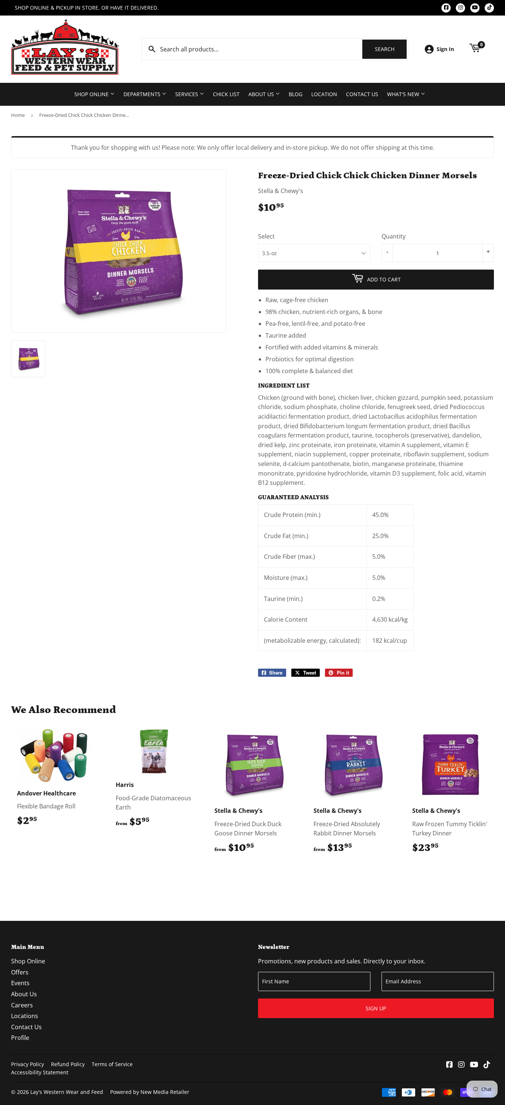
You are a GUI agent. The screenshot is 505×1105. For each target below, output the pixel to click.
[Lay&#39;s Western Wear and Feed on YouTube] (474, 1065)
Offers (19, 972)
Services (187, 94)
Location (324, 94)
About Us (261, 94)
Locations (24, 1016)
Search (391, 49)
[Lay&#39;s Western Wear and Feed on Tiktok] (487, 1065)
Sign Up (376, 1008)
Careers (22, 1005)
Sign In (445, 49)
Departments (142, 94)
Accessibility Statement (39, 1072)
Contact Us (362, 94)
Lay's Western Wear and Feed (66, 1091)
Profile (20, 1038)
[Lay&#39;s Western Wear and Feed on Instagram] (461, 1065)
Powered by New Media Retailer (149, 1091)
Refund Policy (68, 1064)
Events (20, 983)
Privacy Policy (27, 1064)
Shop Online (92, 94)
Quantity (394, 236)
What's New (404, 94)
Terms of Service (112, 1064)
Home (18, 115)
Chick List (226, 94)
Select (266, 236)
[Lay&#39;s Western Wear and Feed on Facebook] (449, 1065)
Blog (295, 94)
